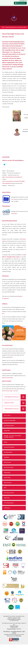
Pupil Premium (7, 462)
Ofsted (5, 442)
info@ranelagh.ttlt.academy (14, 619)
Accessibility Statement (16, 631)
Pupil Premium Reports (7, 377)
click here (9, 69)
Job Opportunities (8, 452)
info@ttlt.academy (14, 626)
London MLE (7, 430)
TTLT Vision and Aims (9, 492)
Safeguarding (7, 472)
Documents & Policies (8, 42)
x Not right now (23, 0)
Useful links (6, 497)
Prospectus (6, 457)
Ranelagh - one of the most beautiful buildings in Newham (12, 436)
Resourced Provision (8, 467)
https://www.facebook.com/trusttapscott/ (12, 177)
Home (3, 27)
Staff (5, 487)
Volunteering (7, 508)
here (3, 313)
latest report (14, 213)
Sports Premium (7, 482)
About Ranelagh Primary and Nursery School (16, 27)
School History (7, 477)
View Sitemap (6, 631)
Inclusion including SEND (9, 420)
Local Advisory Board (9, 425)
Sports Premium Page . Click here (10, 390)
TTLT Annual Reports (8, 502)
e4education (18, 636)
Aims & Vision (7, 415)
